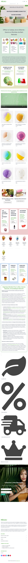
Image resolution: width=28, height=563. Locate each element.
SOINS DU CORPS (3, 537)
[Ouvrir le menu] (26, 1)
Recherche (17, 3)
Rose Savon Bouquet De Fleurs (24, 243)
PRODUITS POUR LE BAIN (4, 535)
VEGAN (2, 539)
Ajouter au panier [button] (4, 247)
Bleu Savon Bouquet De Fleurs (17, 243)
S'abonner (3, 494)
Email (1, 490)
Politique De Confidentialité (6, 545)
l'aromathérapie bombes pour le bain (13, 344)
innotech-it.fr (18, 560)
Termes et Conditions (5, 546)
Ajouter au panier (5, 53)
